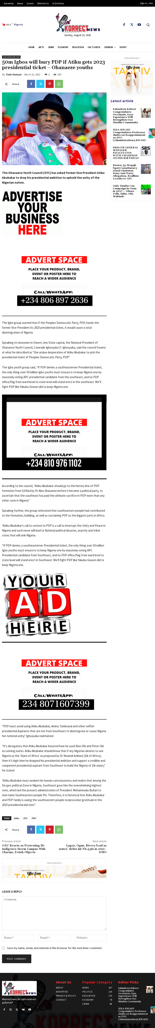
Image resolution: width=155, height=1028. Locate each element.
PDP (33, 818)
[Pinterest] (50, 84)
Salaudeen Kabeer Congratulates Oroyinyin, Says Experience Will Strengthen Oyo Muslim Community (125, 116)
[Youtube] (139, 25)
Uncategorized (11, 57)
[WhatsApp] (59, 84)
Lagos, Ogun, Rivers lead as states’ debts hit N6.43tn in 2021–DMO (83, 849)
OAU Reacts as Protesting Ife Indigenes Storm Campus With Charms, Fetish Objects (23, 849)
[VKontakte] (23, 1010)
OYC (25, 818)
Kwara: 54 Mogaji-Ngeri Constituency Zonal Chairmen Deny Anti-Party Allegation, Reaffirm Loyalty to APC (126, 172)
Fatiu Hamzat (13, 74)
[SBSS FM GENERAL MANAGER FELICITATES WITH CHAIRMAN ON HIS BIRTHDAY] (146, 151)
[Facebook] (124, 25)
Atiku (16, 818)
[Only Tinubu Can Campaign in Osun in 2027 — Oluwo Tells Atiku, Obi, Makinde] (146, 190)
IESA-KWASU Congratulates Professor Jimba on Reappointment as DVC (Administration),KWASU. (130, 135)
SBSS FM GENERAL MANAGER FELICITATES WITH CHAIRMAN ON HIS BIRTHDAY (126, 153)
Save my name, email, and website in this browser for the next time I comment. (54, 948)
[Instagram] (10, 1010)
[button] (148, 25)
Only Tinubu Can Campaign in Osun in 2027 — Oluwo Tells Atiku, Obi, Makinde (124, 191)
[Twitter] (131, 25)
